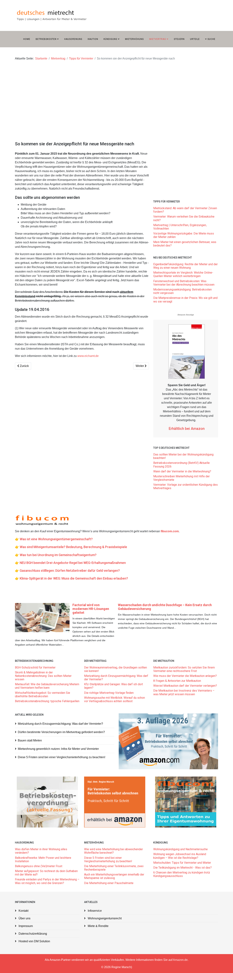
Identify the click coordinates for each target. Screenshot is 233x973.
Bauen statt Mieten (30, 740)
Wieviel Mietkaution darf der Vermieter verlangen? (185, 685)
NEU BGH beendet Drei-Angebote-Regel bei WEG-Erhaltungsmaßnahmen (73, 563)
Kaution (93, 39)
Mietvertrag (157, 39)
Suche (211, 39)
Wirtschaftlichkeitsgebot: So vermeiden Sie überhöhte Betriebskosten (42, 694)
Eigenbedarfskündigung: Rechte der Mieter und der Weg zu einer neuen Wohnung (185, 265)
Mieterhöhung (134, 39)
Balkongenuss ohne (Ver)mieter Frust (38, 866)
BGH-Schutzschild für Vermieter (35, 667)
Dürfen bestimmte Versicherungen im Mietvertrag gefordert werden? (61, 732)
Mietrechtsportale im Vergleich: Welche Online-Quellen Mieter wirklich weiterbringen (183, 274)
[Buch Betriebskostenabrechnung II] (168, 741)
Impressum (25, 926)
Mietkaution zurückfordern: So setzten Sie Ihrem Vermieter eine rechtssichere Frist (184, 669)
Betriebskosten (46, 39)
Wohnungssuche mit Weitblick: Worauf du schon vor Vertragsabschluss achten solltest (114, 699)
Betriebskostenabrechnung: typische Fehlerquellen (47, 701)
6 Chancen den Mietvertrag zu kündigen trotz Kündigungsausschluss (181, 874)
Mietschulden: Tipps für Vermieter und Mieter (182, 862)
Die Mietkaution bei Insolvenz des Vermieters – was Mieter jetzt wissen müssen (183, 692)
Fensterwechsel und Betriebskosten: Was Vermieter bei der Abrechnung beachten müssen (183, 282)
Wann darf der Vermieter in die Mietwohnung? (182, 471)
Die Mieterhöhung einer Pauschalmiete (108, 883)
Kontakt (23, 910)
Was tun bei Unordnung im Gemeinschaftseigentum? (58, 555)
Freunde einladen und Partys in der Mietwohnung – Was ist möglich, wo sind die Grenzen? (47, 881)
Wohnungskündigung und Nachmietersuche (180, 849)
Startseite (41, 58)
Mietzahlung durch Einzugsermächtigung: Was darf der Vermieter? (60, 723)
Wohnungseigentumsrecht (104, 918)
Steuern (179, 39)
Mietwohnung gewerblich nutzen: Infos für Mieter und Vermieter (58, 748)
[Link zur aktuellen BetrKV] (47, 802)
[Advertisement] (116, 93)
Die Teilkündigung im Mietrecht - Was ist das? (182, 867)
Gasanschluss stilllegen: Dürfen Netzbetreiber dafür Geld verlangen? (70, 570)
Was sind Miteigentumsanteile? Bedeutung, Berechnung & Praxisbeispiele (73, 547)
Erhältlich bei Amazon (187, 428)
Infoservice (94, 910)
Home (26, 39)
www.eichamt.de (88, 355)
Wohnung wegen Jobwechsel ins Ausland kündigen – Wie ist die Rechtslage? (179, 855)
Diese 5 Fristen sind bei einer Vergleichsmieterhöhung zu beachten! (61, 757)
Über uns (24, 918)
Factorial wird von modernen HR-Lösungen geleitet (90, 608)
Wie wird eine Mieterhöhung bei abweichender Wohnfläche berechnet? (113, 850)
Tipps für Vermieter (81, 58)
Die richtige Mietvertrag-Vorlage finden (109, 693)
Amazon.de (180, 959)
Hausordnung (73, 39)
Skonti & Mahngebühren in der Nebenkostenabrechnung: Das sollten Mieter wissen (43, 676)
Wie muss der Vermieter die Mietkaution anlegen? (185, 676)
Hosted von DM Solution (34, 941)
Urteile (195, 39)
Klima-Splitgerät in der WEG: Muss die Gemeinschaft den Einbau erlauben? (74, 578)
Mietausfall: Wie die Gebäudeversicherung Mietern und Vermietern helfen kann (47, 686)
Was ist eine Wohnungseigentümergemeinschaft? (56, 539)
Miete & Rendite (97, 926)
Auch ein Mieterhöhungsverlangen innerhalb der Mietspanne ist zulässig (114, 876)
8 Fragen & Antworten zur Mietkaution (177, 681)
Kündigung (110, 39)
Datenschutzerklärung (32, 933)
